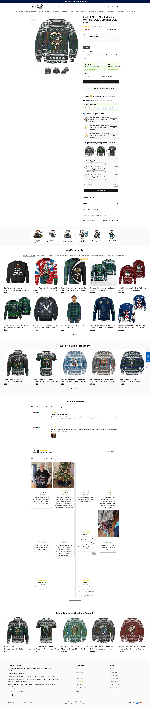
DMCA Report (28, 702)
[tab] (73, 334)
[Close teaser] (145, 362)
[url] (97, 26)
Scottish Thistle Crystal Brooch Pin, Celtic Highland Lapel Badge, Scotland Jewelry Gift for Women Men (99, 135)
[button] (148, 357)
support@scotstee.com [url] (18, 673)
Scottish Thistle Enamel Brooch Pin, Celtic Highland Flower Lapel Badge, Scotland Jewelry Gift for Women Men (99, 127)
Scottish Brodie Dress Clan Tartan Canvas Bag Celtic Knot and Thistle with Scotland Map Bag (108, 552)
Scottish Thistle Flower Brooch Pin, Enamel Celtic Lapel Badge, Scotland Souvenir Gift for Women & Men (99, 119)
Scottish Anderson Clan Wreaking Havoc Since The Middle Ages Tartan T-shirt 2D (41, 506)
